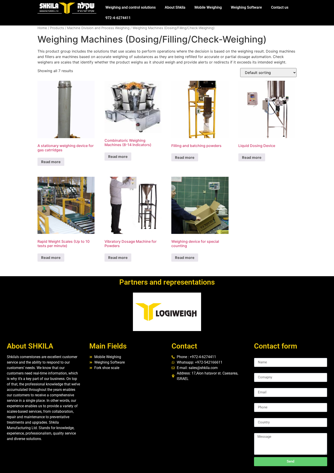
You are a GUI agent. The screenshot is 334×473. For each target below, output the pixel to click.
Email (258, 386)
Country (260, 416)
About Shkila (175, 7)
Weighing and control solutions (130, 7)
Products (57, 28)
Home (42, 28)
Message (261, 431)
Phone (259, 401)
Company (261, 371)
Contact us (279, 7)
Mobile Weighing (208, 7)
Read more (51, 161)
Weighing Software (246, 7)
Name (259, 356)
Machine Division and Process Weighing (98, 28)
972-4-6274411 (118, 18)
